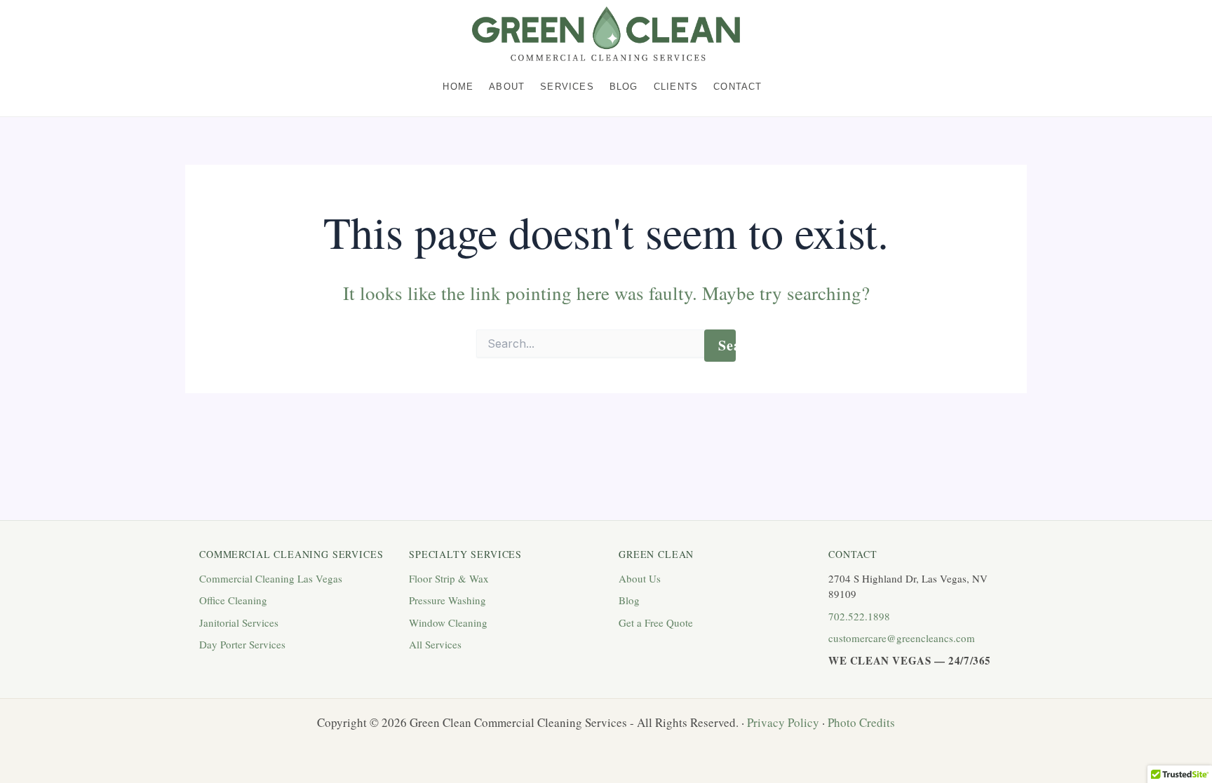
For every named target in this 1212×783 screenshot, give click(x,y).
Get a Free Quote (656, 622)
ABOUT (507, 87)
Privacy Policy (783, 722)
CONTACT (737, 87)
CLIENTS (676, 87)
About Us (640, 578)
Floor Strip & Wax (449, 578)
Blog (629, 600)
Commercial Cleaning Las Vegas (270, 578)
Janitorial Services (238, 622)
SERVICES (567, 87)
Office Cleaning (233, 600)
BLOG (624, 87)
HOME (458, 87)
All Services (435, 644)
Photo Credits (861, 722)
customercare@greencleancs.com (901, 638)
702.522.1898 (859, 616)
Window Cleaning (448, 622)
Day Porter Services (242, 644)
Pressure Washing (447, 600)
